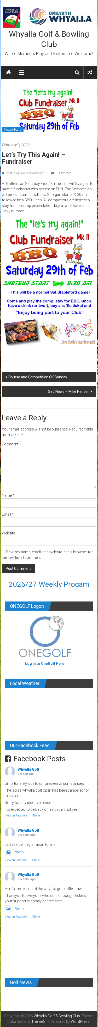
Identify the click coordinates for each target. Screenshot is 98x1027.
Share (36, 815)
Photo (19, 852)
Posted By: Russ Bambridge (24, 173)
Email (8, 514)
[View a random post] (90, 72)
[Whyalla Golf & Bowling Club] (8, 72)
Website (8, 533)
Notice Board (12, 129)
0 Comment (64, 173)
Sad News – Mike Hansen (69, 391)
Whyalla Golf (28, 769)
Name (8, 495)
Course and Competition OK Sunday (37, 377)
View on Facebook (16, 815)
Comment (11, 444)
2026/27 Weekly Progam (49, 584)
